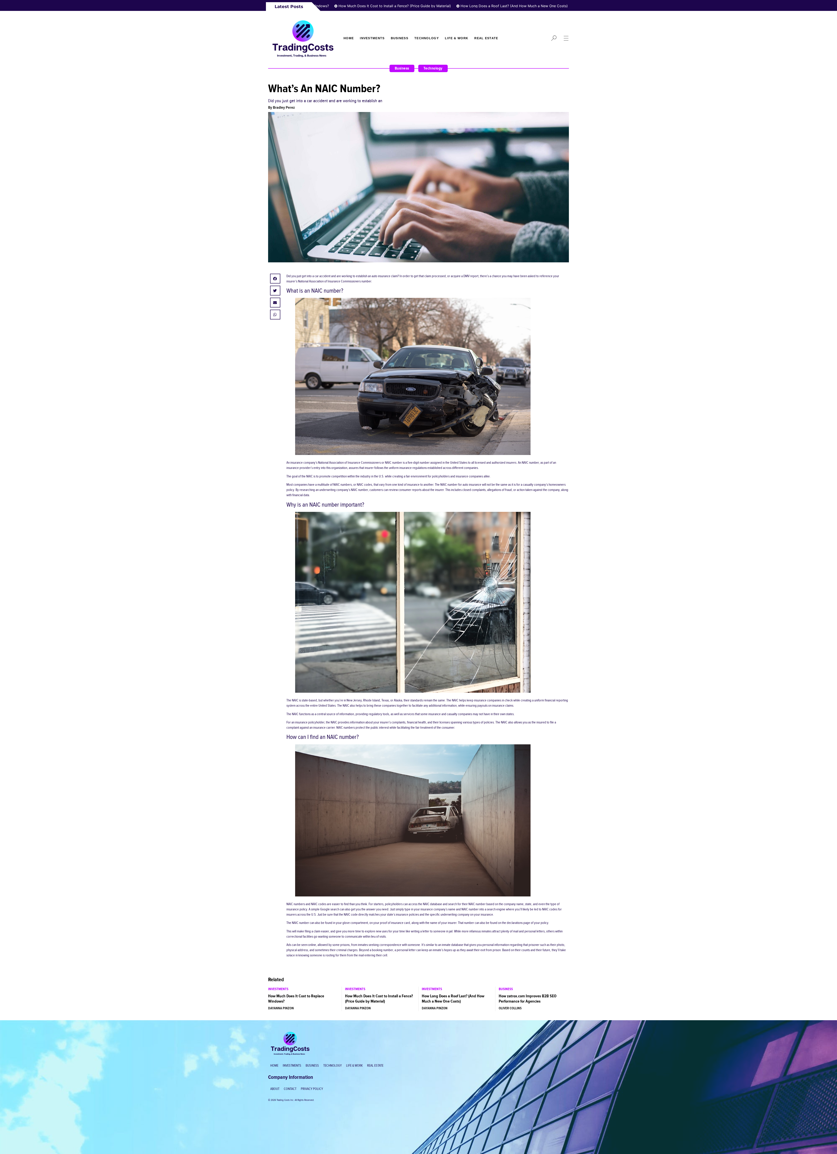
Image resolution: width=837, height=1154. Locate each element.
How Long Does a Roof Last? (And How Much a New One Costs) (469, 6)
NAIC (346, 706)
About (274, 1089)
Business (399, 38)
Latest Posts (289, 6)
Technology (426, 38)
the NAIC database (430, 904)
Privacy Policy (312, 1089)
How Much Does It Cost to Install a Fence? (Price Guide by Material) (350, 6)
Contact (290, 1089)
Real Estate (486, 38)
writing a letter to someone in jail (432, 931)
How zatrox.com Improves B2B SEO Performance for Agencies (527, 999)
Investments (372, 38)
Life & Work (456, 38)
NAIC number (530, 463)
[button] (275, 278)
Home (349, 38)
